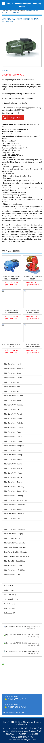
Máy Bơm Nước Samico (13, 509)
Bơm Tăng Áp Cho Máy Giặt (15, 547)
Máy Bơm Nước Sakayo (13, 464)
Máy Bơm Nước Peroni (13, 414)
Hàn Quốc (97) (9, 608)
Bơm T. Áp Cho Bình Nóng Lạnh (16, 552)
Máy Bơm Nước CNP (12, 518)
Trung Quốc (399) (11, 599)
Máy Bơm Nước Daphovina (14, 505)
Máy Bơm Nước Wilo (12, 387)
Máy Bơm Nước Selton (13, 378)
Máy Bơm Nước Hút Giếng (14, 570)
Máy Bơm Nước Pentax (13, 441)
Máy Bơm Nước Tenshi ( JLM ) (15, 486)
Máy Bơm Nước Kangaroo (14, 446)
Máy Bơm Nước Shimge (13, 455)
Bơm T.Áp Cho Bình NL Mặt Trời (16, 556)
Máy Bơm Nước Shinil (12, 400)
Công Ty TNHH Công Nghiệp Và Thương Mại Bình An (24, 5)
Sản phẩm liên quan (11, 251)
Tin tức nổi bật (22, 621)
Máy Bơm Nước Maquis (13, 418)
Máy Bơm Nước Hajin (12, 450)
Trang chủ (5, 11)
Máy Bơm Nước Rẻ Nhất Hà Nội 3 (34, 652)
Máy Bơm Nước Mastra (13, 436)
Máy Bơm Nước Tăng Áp (13, 534)
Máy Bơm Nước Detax (12, 409)
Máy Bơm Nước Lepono (13, 427)
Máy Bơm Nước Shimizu (17, 11)
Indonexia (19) (9, 613)
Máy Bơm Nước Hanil (12, 364)
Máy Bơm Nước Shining (13, 495)
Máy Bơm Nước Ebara (12, 432)
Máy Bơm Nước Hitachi (13, 473)
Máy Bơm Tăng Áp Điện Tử (14, 543)
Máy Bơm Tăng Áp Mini (13, 538)
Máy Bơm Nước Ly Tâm (13, 565)
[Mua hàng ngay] (13, 117)
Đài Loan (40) (9, 590)
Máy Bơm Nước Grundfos (14, 514)
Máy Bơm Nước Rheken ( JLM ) (16, 500)
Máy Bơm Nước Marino (13, 459)
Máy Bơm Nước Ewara (13, 482)
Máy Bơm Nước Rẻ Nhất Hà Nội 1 (34, 636)
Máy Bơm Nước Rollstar (13, 468)
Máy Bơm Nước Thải (12, 574)
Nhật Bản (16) (9, 604)
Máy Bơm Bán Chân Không (14, 561)
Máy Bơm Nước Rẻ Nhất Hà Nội (33, 627)
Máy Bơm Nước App (12, 391)
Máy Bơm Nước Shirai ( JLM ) (15, 491)
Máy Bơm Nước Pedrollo (13, 423)
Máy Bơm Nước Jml (11, 382)
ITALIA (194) (8, 586)
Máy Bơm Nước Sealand (13, 396)
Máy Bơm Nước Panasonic (14, 368)
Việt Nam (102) (10, 595)
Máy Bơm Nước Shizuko (13, 477)
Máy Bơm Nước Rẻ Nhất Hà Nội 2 (34, 644)
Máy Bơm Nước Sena (12, 373)
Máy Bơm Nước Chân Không (15, 529)
